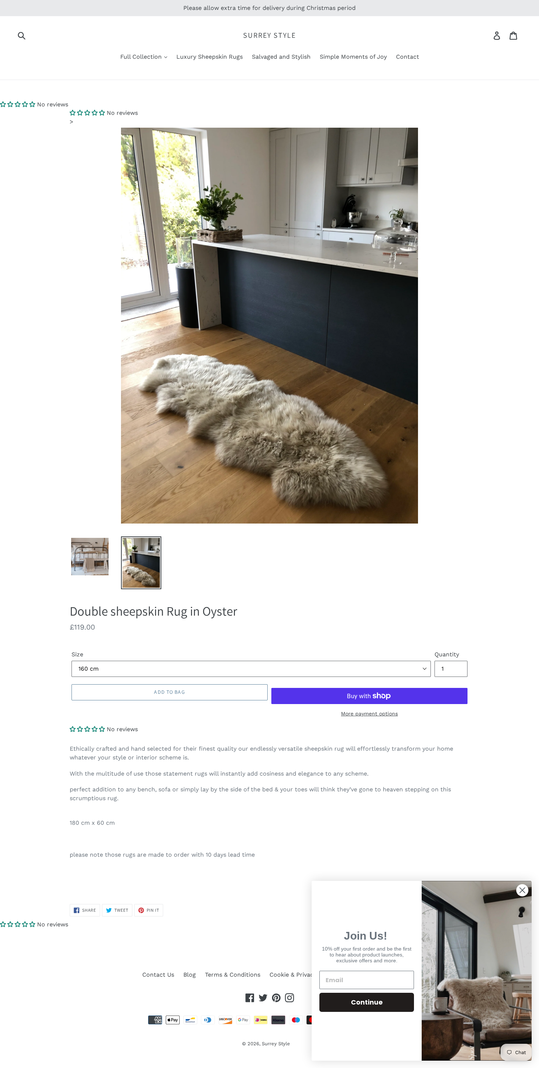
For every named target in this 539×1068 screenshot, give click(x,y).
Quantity (446, 654)
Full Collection (142, 56)
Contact (407, 56)
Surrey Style (269, 35)
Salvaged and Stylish (281, 56)
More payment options (369, 714)
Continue (367, 1002)
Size (77, 654)
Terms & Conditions (232, 974)
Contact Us (158, 974)
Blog (189, 974)
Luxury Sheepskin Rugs (209, 56)
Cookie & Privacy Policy (302, 974)
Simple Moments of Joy (353, 56)
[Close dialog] (522, 890)
